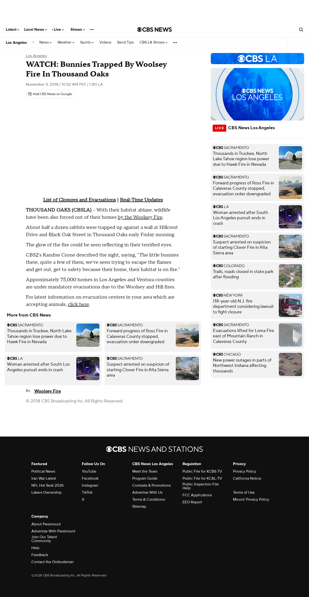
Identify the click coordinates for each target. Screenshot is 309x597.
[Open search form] (301, 29)
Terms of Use (244, 492)
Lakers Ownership (46, 492)
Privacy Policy (244, 471)
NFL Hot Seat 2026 (47, 485)
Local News (34, 29)
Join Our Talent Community (44, 539)
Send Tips (125, 42)
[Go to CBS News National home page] (154, 29)
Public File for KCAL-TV (202, 478)
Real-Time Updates (141, 200)
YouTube (89, 471)
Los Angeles (16, 42)
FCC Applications (197, 495)
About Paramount (46, 524)
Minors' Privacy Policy (251, 499)
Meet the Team (144, 471)
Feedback (39, 555)
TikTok (87, 492)
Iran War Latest (43, 478)
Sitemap (139, 506)
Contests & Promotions (151, 485)
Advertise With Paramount (53, 531)
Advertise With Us (147, 492)
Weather (64, 42)
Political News (43, 471)
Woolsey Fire (47, 391)
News (44, 42)
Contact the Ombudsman (52, 562)
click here (78, 304)
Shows (76, 29)
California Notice (247, 478)
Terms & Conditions (148, 499)
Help (35, 548)
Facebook (90, 478)
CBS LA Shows (152, 42)
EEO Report (192, 502)
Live (58, 29)
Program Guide (144, 478)
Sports (86, 42)
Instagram (90, 485)
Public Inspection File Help (201, 486)
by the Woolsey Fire (140, 217)
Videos (105, 42)
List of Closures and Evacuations (79, 200)
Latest (11, 29)
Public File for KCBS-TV (202, 471)
